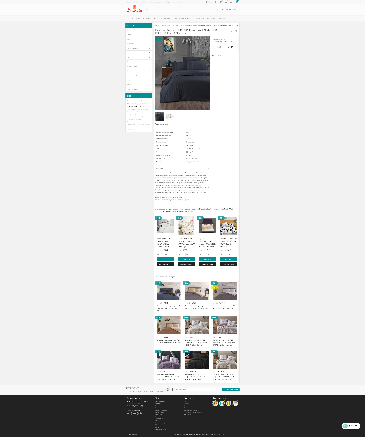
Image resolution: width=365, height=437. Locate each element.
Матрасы (129, 80)
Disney (142, 109)
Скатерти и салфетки (133, 75)
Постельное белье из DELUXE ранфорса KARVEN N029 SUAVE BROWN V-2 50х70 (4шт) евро (224, 342)
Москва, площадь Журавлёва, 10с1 (139, 401)
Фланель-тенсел (131, 101)
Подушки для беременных (139, 103)
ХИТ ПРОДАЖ (137, 124)
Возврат (186, 406)
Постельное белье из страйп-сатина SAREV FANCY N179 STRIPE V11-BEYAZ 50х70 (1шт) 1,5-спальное (165, 245)
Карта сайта (187, 414)
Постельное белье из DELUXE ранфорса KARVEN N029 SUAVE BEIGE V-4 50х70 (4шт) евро (196, 342)
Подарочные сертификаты (173, 2)
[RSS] (141, 413)
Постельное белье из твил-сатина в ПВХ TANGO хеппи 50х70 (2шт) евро (186, 242)
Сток (138, 112)
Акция (144, 122)
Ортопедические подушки (134, 117)
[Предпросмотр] (165, 225)
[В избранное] (236, 31)
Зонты (129, 84)
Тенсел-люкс (144, 101)
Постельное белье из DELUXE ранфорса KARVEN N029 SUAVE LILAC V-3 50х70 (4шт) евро (168, 376)
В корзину (165, 259)
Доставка (136, 2)
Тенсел (146, 109)
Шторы (129, 71)
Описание (159, 168)
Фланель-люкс (146, 124)
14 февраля (130, 119)
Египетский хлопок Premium (134, 122)
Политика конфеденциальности (193, 412)
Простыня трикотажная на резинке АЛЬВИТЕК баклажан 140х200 (207, 242)
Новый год (130, 129)
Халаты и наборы (132, 66)
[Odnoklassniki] (131, 413)
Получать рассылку (231, 389)
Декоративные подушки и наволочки (137, 127)
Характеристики (161, 124)
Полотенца (211, 18)
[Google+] (134, 413)
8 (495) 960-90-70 (231, 9)
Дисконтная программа (156, 2)
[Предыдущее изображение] (158, 225)
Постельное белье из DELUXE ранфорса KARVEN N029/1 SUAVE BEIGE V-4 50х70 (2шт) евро (224, 376)
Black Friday (145, 117)
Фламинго (138, 101)
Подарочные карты (132, 89)
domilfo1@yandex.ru (134, 410)
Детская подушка (131, 114)
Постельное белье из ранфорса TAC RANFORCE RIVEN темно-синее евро (168, 308)
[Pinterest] (138, 413)
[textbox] (182, 10)
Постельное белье (133, 18)
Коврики (221, 18)
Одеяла (155, 18)
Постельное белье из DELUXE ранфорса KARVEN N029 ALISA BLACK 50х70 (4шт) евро (195, 376)
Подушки (146, 18)
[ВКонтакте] (128, 413)
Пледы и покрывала (182, 18)
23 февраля (138, 119)
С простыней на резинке (133, 109)
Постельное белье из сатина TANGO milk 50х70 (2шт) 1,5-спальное (228, 242)
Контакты (144, 2)
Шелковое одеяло (131, 112)
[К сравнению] (232, 31)
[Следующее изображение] (172, 225)
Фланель (129, 103)
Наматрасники (166, 18)
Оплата (129, 2)
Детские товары (198, 18)
